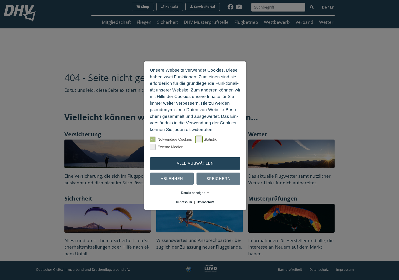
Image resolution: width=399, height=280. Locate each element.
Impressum (184, 202)
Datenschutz (205, 202)
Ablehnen (172, 178)
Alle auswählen (195, 163)
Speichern (218, 178)
